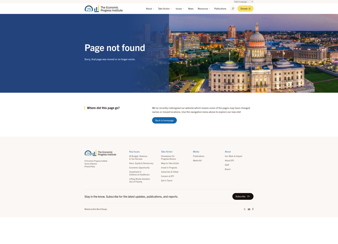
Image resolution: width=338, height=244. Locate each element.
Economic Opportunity (139, 167)
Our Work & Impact (233, 156)
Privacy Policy (89, 166)
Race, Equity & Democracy (141, 163)
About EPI (229, 160)
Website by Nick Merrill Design (95, 209)
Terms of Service (90, 163)
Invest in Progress (169, 167)
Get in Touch (166, 180)
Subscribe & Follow (169, 171)
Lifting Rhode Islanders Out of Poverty (139, 180)
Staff (227, 164)
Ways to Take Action (170, 163)
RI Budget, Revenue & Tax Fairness (138, 157)
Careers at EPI (167, 176)
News (191, 8)
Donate (244, 8)
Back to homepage (164, 120)
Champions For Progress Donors (168, 157)
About (149, 8)
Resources (203, 8)
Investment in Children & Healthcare (139, 173)
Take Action (164, 8)
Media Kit (197, 160)
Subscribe (240, 196)
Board (227, 169)
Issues (179, 8)
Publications (220, 8)
